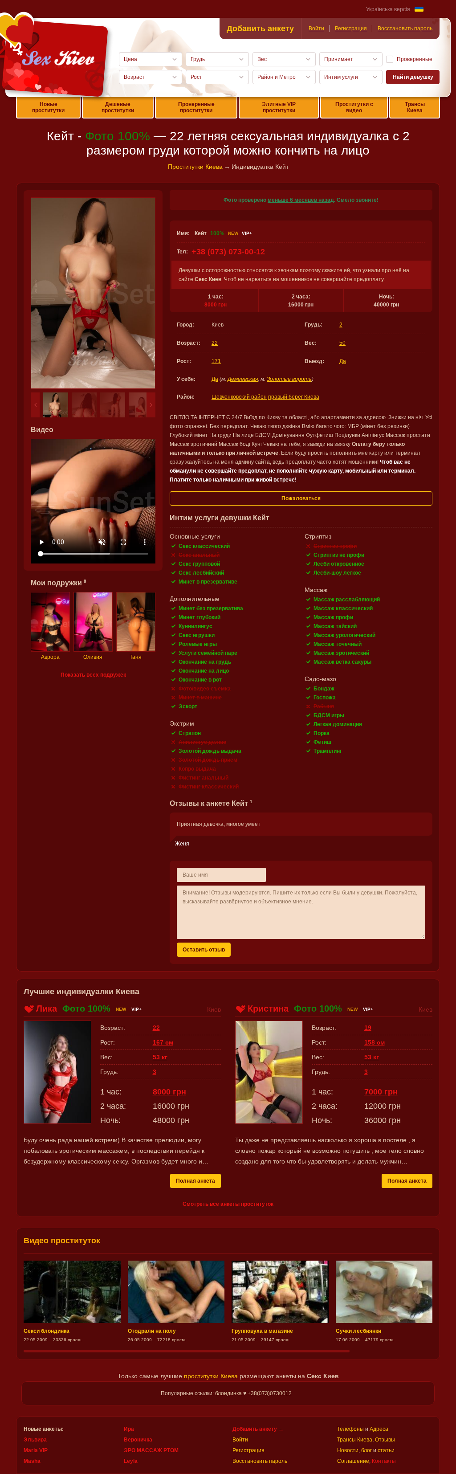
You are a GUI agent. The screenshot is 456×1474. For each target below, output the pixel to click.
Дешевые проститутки (118, 107)
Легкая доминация (338, 724)
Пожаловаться (301, 498)
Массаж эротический (341, 653)
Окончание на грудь (205, 662)
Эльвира (35, 1440)
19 (367, 1027)
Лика (46, 1008)
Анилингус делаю (202, 742)
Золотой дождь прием (208, 760)
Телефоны (350, 1429)
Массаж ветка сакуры (342, 662)
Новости (347, 1450)
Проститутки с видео (354, 107)
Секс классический (204, 546)
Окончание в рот (200, 680)
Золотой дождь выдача (210, 751)
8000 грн (215, 305)
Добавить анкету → (258, 1429)
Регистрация (351, 28)
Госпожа (325, 697)
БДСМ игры (329, 715)
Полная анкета (195, 1181)
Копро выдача (197, 769)
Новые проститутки (48, 107)
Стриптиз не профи (339, 555)
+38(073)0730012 (270, 1393)
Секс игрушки (197, 635)
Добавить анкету (260, 28)
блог (366, 1450)
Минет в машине (200, 697)
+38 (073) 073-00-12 (228, 251)
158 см (374, 1042)
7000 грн (381, 1091)
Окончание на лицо (204, 671)
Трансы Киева (415, 107)
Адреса (379, 1429)
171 (216, 361)
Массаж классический (343, 608)
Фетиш (322, 742)
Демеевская (243, 379)
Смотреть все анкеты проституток (228, 1204)
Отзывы (385, 1440)
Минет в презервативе (208, 582)
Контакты (384, 1461)
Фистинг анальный (203, 778)
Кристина (268, 1008)
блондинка (228, 1393)
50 (342, 343)
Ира (129, 1429)
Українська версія (388, 9)
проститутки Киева (211, 1376)
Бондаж (324, 689)
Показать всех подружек (93, 675)
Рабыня (324, 706)
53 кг (160, 1057)
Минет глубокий (199, 617)
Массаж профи (333, 617)
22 (215, 343)
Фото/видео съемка (205, 689)
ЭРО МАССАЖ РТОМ (151, 1450)
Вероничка (138, 1440)
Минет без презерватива (211, 608)
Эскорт (188, 706)
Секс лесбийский (201, 573)
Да (342, 361)
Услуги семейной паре (208, 653)
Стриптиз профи (335, 546)
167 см (163, 1042)
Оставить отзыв (204, 950)
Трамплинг (328, 751)
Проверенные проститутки (196, 107)
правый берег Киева (293, 397)
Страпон (190, 733)
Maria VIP (36, 1450)
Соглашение (353, 1461)
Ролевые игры (198, 644)
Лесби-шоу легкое (337, 573)
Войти (316, 28)
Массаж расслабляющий (347, 599)
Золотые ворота (289, 379)
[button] (35, 404)
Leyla (131, 1461)
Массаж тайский (335, 626)
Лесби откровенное (339, 564)
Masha (32, 1461)
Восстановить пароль (405, 28)
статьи (386, 1450)
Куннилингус (195, 626)
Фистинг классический (209, 787)
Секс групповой (199, 564)
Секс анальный (199, 555)
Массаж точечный (338, 644)
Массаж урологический (344, 635)
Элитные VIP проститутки (279, 107)
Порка (322, 733)
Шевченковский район (239, 397)
